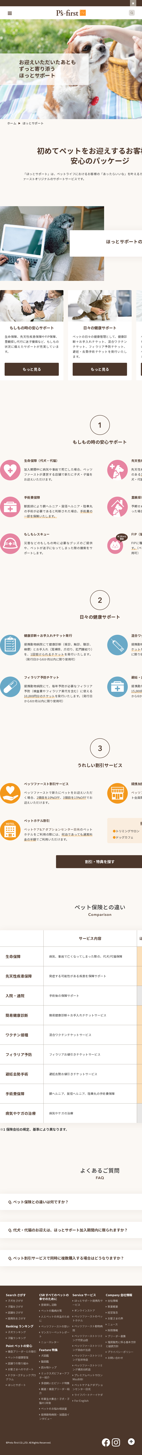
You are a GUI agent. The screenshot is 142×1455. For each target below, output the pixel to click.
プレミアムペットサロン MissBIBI (87, 1377)
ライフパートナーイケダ (88, 1395)
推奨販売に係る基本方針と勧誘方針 (121, 1344)
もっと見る (32, 369)
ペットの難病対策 (51, 1310)
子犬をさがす (15, 1300)
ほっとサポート (17, 1385)
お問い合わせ (115, 1358)
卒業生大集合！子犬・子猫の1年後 (54, 1401)
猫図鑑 (45, 1361)
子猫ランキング (17, 1338)
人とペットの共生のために (54, 1318)
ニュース (113, 1324)
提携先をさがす (17, 1318)
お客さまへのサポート (21, 1369)
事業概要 (113, 1306)
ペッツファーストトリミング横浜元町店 (87, 1367)
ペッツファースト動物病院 (87, 1328)
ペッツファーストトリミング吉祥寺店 (87, 1357)
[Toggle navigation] (10, 13)
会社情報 (113, 1300)
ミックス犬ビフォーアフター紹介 (54, 1375)
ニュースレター (50, 1342)
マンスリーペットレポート (54, 1334)
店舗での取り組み (18, 1363)
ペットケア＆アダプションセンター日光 (87, 1387)
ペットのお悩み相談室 (54, 1408)
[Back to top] (131, 1442)
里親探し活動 (49, 1305)
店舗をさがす (15, 1312)
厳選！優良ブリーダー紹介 (54, 1391)
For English (81, 1400)
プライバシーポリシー (120, 1352)
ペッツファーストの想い (55, 1326)
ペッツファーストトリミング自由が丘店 (87, 1348)
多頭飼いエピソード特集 (55, 1383)
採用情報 (113, 1330)
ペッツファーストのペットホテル (87, 1318)
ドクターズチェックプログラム (21, 1377)
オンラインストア (84, 1310)
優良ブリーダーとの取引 (22, 1351)
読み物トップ (49, 1367)
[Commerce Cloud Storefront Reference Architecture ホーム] (71, 13)
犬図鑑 (45, 1355)
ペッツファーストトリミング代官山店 (87, 1338)
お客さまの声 (115, 1318)
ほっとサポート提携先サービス (87, 1303)
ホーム (11, 123)
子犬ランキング (17, 1332)
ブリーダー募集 (117, 1336)
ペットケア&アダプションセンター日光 (52, 829)
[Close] (133, 3)
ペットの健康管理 (18, 1357)
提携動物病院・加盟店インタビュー (54, 1416)
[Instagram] (116, 1441)
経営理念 (113, 1312)
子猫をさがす (15, 1306)
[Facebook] (106, 1441)
